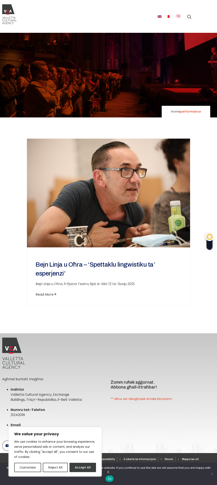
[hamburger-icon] (178, 16)
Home (175, 111)
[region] (55, 452)
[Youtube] (7, 445)
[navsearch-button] (188, 14)
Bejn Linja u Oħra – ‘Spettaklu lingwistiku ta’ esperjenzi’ (95, 269)
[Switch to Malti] (168, 16)
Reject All (55, 467)
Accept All (83, 467)
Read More (45, 294)
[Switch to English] (160, 16)
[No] (212, 474)
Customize (27, 467)
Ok (109, 478)
